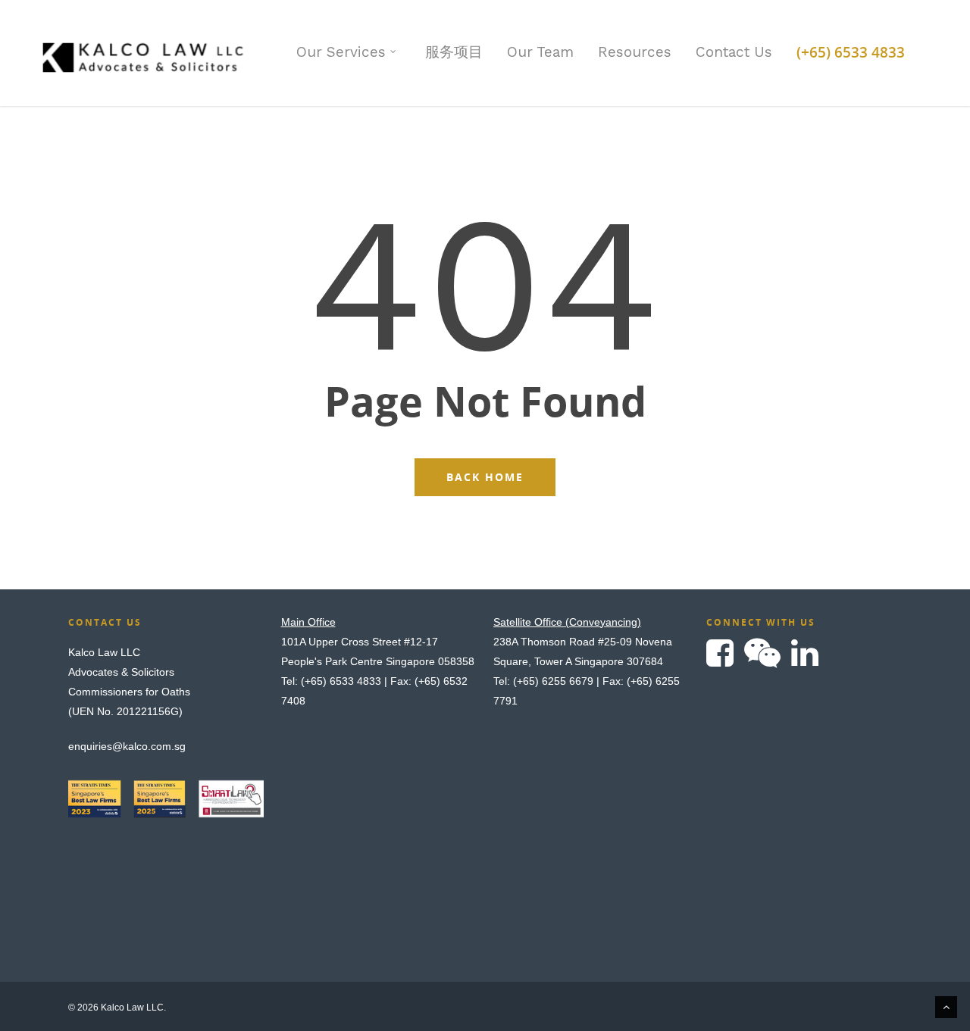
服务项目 (454, 52)
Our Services (341, 52)
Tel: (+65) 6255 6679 (543, 681)
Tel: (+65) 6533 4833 (331, 681)
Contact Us (734, 52)
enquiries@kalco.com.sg (127, 746)
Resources (634, 52)
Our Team (540, 52)
